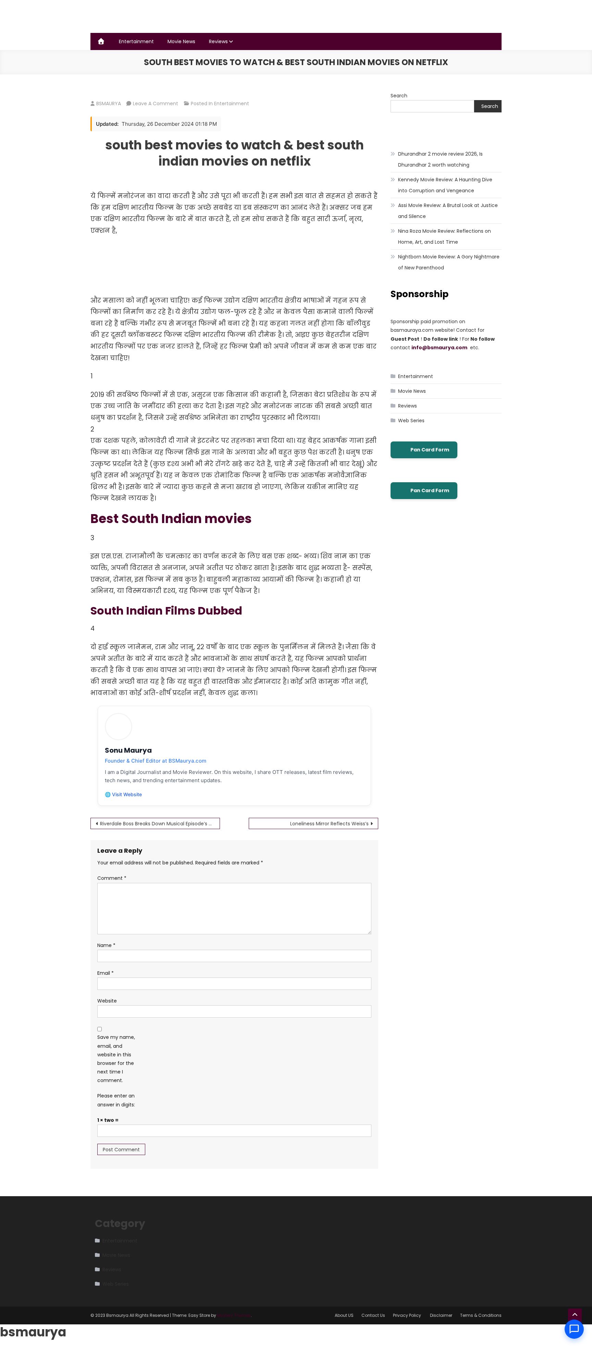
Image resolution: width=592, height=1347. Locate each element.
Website (107, 1000)
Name (106, 945)
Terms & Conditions (481, 1315)
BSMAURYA (108, 103)
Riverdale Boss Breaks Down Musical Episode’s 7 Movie (160, 823)
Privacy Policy (407, 1315)
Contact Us (373, 1315)
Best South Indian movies (172, 518)
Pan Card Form (429, 449)
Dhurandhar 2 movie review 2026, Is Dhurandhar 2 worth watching (440, 159)
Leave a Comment (155, 103)
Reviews (218, 41)
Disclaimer (441, 1315)
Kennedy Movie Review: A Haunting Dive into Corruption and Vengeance (445, 185)
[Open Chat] (574, 1329)
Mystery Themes (234, 1315)
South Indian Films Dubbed (166, 610)
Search (399, 95)
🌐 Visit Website (123, 794)
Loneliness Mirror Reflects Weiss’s (329, 823)
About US (344, 1315)
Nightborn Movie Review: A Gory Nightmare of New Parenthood (449, 262)
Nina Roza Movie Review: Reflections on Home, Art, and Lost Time (444, 236)
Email (105, 973)
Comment (111, 878)
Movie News (181, 41)
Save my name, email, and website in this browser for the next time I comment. (116, 1059)
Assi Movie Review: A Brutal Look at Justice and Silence (448, 211)
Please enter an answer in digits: (116, 1100)
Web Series (411, 420)
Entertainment (136, 41)
